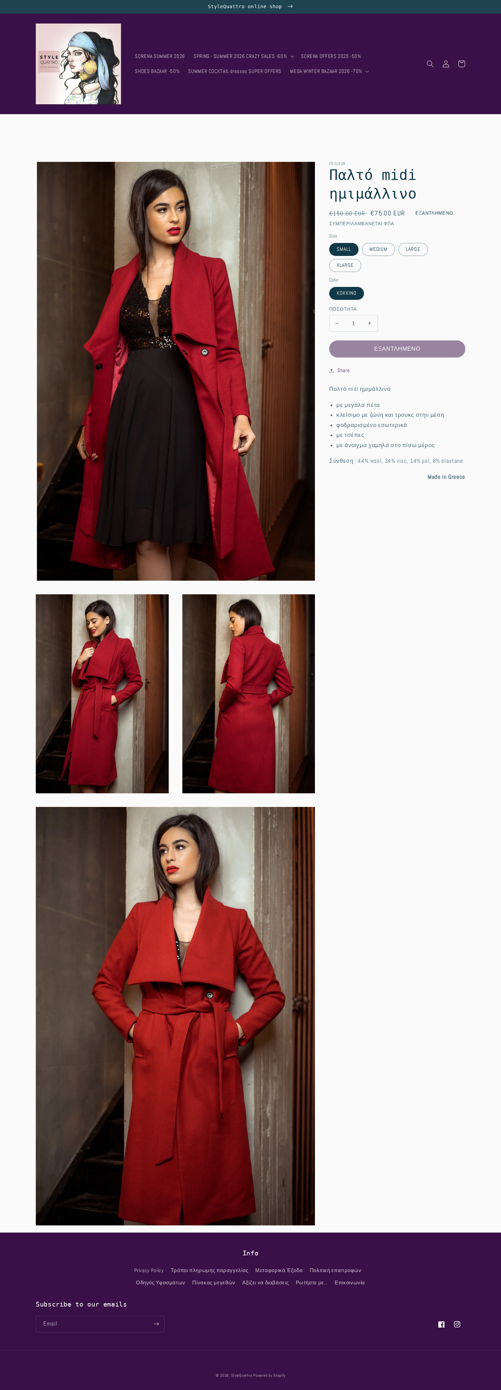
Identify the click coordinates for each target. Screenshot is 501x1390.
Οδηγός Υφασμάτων (160, 1283)
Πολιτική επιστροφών (336, 1270)
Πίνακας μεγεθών (213, 1283)
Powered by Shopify (269, 1375)
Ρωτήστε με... (312, 1283)
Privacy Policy (149, 1270)
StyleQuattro (241, 1375)
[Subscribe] (156, 1324)
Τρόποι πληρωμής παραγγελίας (209, 1270)
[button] (243, 56)
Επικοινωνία (350, 1283)
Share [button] (343, 370)
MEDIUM (378, 249)
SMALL (344, 249)
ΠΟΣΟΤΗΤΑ (342, 309)
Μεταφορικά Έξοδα (279, 1270)
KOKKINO (346, 293)
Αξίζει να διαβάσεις (265, 1283)
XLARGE (345, 265)
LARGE (413, 249)
